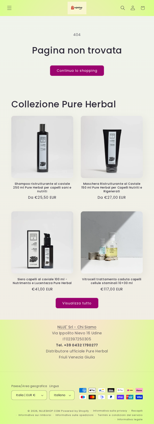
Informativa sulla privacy (110, 411)
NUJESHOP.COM (49, 411)
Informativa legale (130, 419)
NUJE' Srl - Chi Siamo (77, 327)
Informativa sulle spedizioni (75, 415)
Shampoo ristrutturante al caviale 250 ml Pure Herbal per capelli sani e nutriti (42, 187)
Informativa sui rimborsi (35, 415)
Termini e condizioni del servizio (120, 415)
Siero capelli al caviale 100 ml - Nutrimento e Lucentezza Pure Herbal (42, 281)
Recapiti (137, 411)
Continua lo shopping (77, 70)
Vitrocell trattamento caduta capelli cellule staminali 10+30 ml (111, 281)
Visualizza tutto (76, 303)
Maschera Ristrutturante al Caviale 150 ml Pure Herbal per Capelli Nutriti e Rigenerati (111, 187)
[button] (9, 8)
